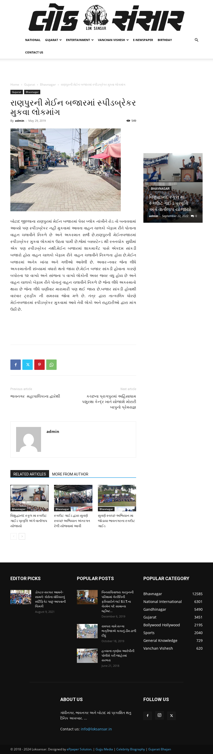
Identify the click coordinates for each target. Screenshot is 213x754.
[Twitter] (27, 364)
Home (14, 84)
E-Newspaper (143, 40)
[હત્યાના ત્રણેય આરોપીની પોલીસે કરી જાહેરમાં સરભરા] (87, 656)
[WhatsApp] (51, 364)
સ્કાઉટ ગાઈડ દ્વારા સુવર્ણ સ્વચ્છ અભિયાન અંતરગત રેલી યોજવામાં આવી (72, 521)
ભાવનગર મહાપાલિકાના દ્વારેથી (35, 396)
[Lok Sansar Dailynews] (106, 17)
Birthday (165, 40)
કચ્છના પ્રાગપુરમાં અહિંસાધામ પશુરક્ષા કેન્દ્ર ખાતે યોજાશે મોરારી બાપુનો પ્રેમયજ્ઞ (109, 402)
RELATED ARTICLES (30, 474)
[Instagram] (159, 715)
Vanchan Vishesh (111, 40)
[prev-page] (13, 536)
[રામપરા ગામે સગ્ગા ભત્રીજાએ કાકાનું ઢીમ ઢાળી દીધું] (87, 631)
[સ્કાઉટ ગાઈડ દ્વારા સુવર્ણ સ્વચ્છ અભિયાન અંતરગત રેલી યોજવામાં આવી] (73, 498)
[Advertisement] (106, 70)
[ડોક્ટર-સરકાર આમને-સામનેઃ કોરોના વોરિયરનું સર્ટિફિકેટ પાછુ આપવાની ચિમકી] (20, 597)
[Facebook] (15, 364)
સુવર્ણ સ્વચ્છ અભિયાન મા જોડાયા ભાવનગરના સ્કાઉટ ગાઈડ (116, 521)
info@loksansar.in (96, 728)
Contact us (34, 52)
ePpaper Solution (79, 749)
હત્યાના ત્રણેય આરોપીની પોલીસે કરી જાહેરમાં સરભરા (118, 655)
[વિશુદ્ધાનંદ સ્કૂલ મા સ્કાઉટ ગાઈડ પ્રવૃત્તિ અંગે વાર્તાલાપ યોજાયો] (29, 498)
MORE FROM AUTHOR (70, 474)
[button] (196, 40)
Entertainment (78, 40)
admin (19, 121)
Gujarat (51, 40)
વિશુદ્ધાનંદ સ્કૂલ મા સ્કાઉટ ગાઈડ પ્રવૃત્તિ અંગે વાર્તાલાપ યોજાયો (28, 521)
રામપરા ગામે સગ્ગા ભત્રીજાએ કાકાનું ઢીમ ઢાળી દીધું (119, 630)
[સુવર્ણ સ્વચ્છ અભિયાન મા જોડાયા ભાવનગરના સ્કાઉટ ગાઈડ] (117, 498)
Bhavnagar (48, 84)
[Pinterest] (39, 364)
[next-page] (22, 536)
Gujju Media (104, 749)
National (33, 40)
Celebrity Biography (130, 749)
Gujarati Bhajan (159, 749)
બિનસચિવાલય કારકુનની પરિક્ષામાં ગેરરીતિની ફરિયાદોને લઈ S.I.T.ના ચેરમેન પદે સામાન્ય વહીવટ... (118, 601)
